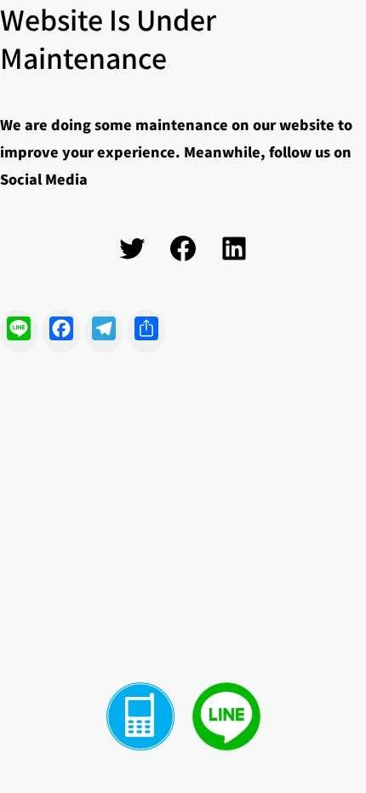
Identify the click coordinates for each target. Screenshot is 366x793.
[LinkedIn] (234, 248)
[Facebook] (183, 248)
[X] (132, 248)
